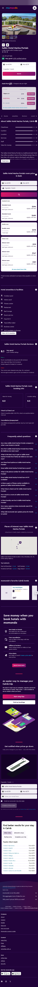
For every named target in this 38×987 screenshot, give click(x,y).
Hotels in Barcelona (8, 845)
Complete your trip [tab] (20, 837)
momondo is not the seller (11, 893)
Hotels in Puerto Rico (9, 860)
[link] (19, 665)
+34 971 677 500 (7, 56)
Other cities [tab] (7, 833)
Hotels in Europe (17, 906)
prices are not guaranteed (9, 887)
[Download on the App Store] (16, 973)
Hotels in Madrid (8, 848)
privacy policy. (32, 809)
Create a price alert (25, 655)
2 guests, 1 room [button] (8, 69)
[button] (3, 8)
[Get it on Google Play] (5, 973)
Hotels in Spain (27, 906)
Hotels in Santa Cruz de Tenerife (12, 870)
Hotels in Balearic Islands (6, 908)
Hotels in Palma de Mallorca (11, 853)
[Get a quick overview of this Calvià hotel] (36, 121)
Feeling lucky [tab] (8, 837)
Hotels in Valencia (8, 858)
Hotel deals (8, 906)
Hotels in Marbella (8, 865)
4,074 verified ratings (19, 58)
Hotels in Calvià (18, 908)
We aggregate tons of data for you (14, 896)
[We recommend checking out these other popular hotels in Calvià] (36, 581)
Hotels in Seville (7, 863)
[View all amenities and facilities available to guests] (36, 290)
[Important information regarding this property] (36, 387)
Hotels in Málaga (8, 855)
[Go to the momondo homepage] (11, 8)
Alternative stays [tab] (19, 833)
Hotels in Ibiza (7, 850)
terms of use (23, 809)
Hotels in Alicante (8, 868)
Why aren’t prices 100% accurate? (14, 899)
